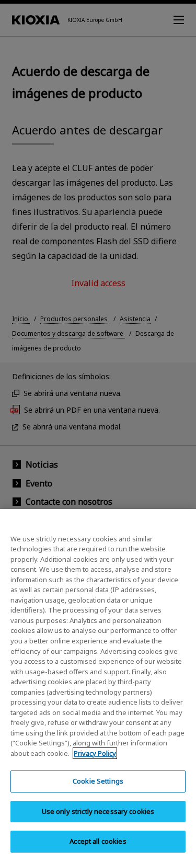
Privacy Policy (95, 753)
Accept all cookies (98, 841)
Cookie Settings (98, 781)
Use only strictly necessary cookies (98, 811)
